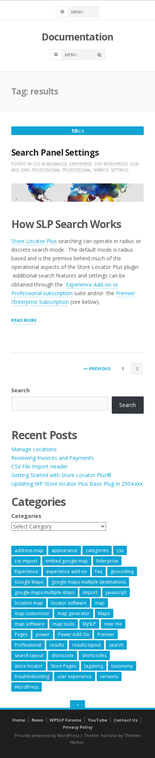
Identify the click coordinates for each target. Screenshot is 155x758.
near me (113, 624)
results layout (86, 645)
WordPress (26, 687)
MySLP (89, 624)
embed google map (67, 561)
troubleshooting (32, 676)
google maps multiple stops (44, 592)
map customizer (32, 613)
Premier (105, 634)
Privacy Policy (78, 727)
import (90, 592)
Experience (26, 571)
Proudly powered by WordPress (47, 735)
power (43, 634)
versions (109, 676)
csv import (26, 561)
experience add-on (66, 571)
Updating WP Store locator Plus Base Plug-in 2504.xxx (77, 483)
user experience (75, 676)
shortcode (63, 655)
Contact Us (126, 720)
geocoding (122, 571)
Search (100, 170)
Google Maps (29, 582)
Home (18, 720)
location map (29, 603)
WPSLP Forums (65, 720)
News (37, 720)
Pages (21, 634)
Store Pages (63, 666)
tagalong (93, 666)
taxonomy (122, 666)
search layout (29, 655)
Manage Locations (34, 449)
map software (29, 624)
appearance (65, 550)
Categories (26, 515)
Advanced (57, 164)
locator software (69, 603)
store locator (29, 666)
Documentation (77, 37)
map (100, 603)
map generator (74, 613)
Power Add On (73, 634)
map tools (63, 624)
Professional (46, 170)
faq (98, 571)
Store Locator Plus (34, 241)
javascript (116, 592)
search (116, 645)
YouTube (97, 720)
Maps (104, 613)
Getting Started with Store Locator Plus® (61, 475)
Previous (100, 368)
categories (97, 550)
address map (29, 550)
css (120, 550)
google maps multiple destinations (89, 582)
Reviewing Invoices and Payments (52, 457)
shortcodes (94, 655)
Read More (23, 320)
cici (36, 164)
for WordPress (111, 164)
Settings (119, 170)
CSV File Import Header (39, 466)
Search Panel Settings (55, 152)
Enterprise (81, 164)
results (57, 645)
